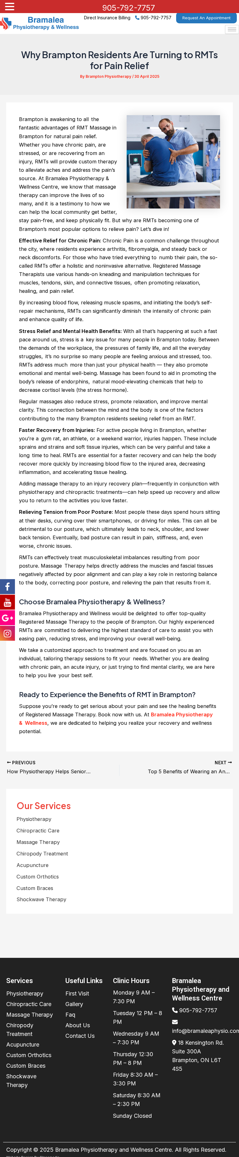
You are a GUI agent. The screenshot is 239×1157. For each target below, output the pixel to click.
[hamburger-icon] (232, 29)
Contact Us (80, 1036)
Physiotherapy (33, 819)
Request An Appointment (206, 17)
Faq (70, 1014)
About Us (77, 1025)
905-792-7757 (156, 17)
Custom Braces (34, 888)
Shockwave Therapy (41, 899)
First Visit (77, 993)
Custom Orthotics (37, 877)
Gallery (74, 1004)
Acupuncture (32, 865)
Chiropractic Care (37, 830)
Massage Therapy (38, 842)
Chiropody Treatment (42, 853)
